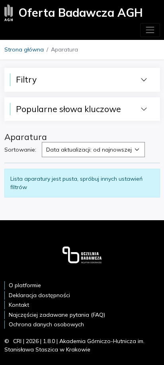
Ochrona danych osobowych (46, 324)
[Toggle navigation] (150, 30)
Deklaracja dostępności (39, 295)
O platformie (25, 285)
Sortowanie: (20, 149)
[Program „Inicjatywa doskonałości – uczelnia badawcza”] (82, 254)
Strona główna (24, 49)
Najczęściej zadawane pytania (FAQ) (57, 314)
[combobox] (93, 149)
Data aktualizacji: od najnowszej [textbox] (89, 149)
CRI (17, 341)
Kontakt (19, 304)
